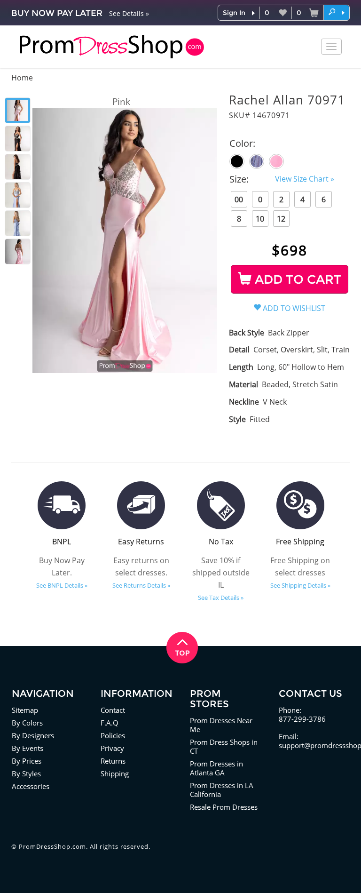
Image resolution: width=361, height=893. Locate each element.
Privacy (112, 748)
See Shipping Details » (300, 585)
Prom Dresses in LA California (221, 790)
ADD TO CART (296, 279)
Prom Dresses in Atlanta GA (216, 768)
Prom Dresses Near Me (221, 725)
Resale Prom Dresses (224, 807)
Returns (113, 760)
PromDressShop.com (52, 846)
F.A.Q (109, 722)
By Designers (33, 735)
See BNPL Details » (61, 585)
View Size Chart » (304, 179)
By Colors (27, 722)
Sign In (234, 12)
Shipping (115, 773)
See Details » (129, 13)
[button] (337, 12)
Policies (113, 735)
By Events (27, 748)
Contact (113, 710)
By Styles (26, 773)
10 (260, 219)
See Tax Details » (220, 597)
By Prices (26, 760)
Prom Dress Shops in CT (224, 746)
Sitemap (25, 710)
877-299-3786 (302, 719)
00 (239, 199)
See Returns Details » (141, 585)
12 (281, 219)
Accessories (30, 786)
